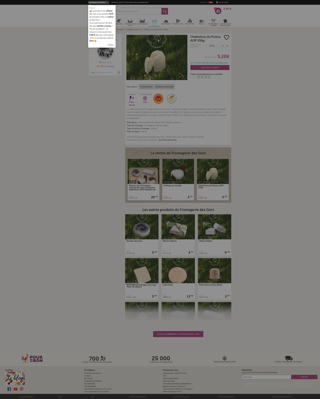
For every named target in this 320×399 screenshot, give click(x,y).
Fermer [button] (111, 45)
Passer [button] (92, 8)
